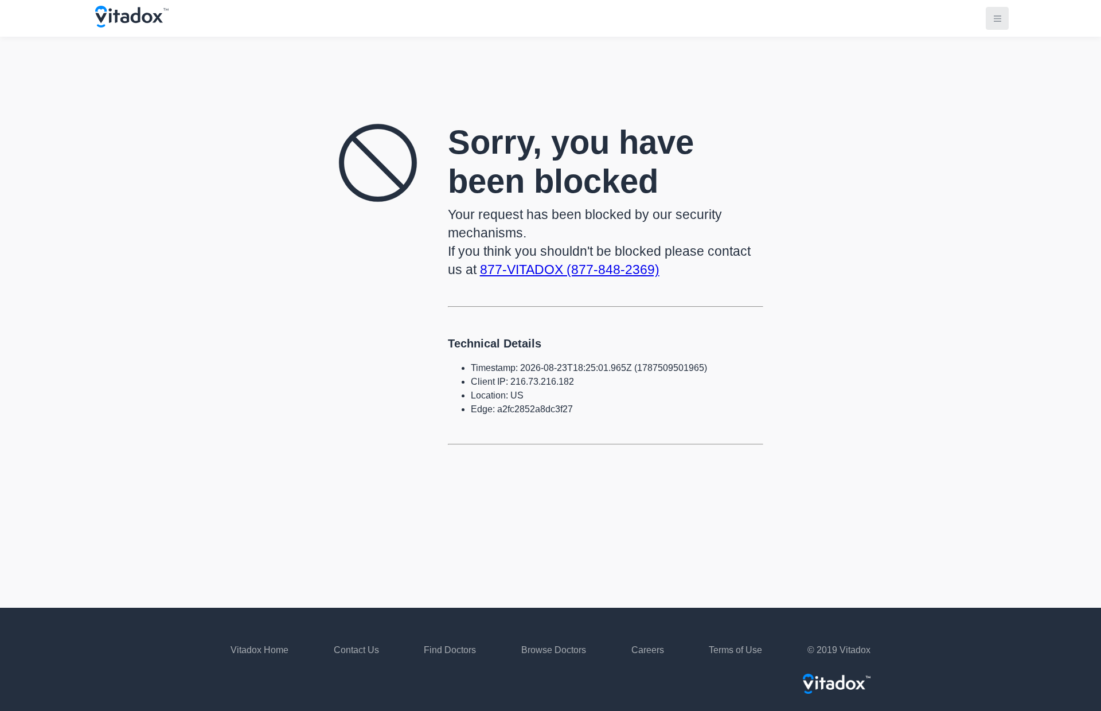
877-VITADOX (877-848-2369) (569, 269)
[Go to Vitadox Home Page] (132, 24)
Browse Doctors (553, 650)
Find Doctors (450, 650)
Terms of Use (735, 650)
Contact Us (356, 650)
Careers (647, 650)
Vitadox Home (259, 650)
